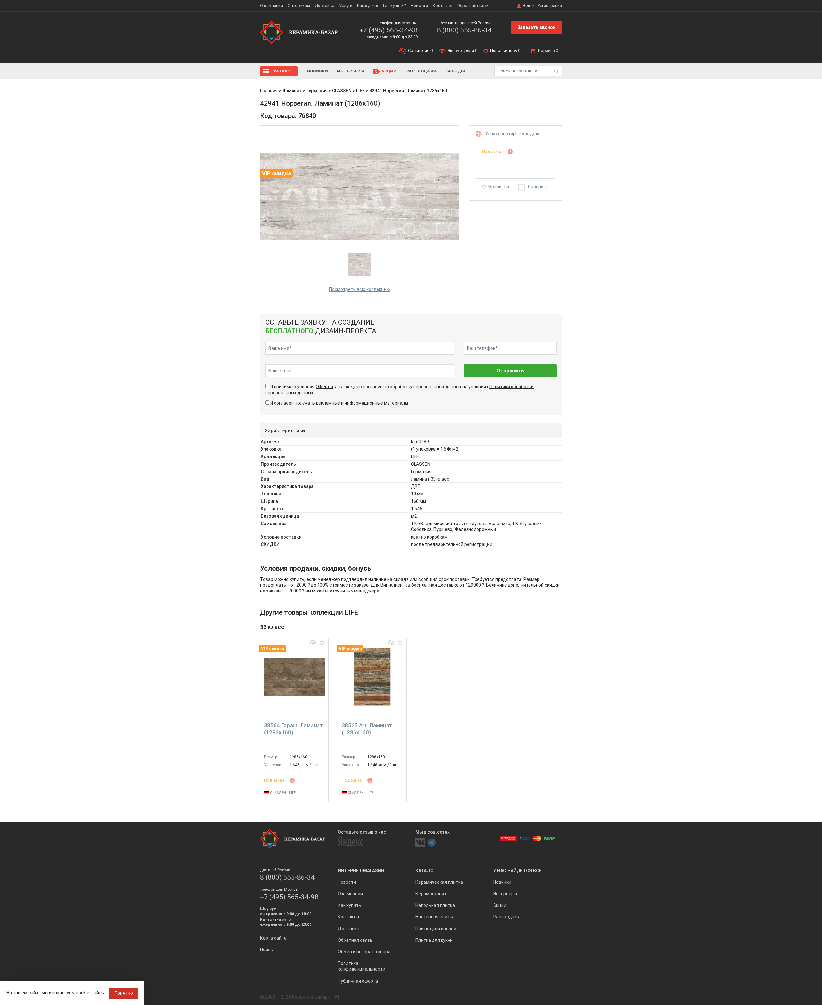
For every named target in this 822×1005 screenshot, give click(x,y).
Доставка (324, 5)
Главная (269, 90)
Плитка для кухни (434, 940)
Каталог (283, 71)
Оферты (324, 386)
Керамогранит (431, 893)
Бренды (455, 71)
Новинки (317, 71)
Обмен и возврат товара (364, 951)
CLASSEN (342, 90)
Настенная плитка (435, 916)
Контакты (442, 5)
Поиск (266, 949)
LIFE (360, 90)
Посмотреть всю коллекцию (359, 289)
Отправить (510, 371)
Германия (317, 90)
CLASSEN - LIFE (282, 793)
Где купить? (394, 5)
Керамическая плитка (439, 882)
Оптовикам (299, 5)
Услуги (345, 5)
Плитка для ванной (435, 928)
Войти (529, 5)
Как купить (367, 5)
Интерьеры (350, 71)
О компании (271, 5)
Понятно (124, 993)
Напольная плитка (435, 905)
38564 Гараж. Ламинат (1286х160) (293, 729)
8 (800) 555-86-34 (464, 30)
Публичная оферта (358, 981)
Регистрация (550, 5)
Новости (419, 5)
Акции (389, 71)
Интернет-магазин (361, 870)
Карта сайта (273, 938)
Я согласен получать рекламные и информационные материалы (339, 402)
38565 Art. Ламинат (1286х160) (367, 729)
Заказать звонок (536, 27)
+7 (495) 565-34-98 (388, 30)
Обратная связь (473, 5)
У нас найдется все (517, 870)
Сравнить (538, 186)
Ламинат (292, 90)
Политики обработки (511, 386)
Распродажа (421, 71)
